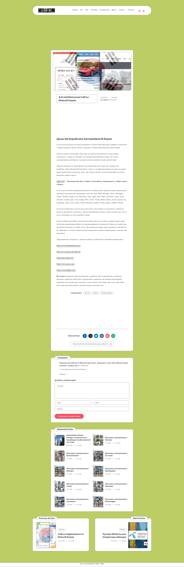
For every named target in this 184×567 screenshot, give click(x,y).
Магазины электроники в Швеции (77, 469)
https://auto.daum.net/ (65, 258)
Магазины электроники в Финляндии (116, 500)
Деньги (114, 10)
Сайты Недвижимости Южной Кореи (71, 535)
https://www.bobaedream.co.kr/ (69, 245)
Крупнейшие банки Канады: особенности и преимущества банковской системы (78, 438)
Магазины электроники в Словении (77, 500)
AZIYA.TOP (61, 181)
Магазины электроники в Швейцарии (116, 469)
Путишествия (104, 10)
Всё (81, 10)
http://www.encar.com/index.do (68, 252)
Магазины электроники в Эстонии (116, 454)
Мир (86, 10)
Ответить (62, 374)
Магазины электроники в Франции (116, 485)
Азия (88, 293)
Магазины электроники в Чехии (77, 485)
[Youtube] (143, 11)
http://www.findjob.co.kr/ (66, 270)
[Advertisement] (92, 30)
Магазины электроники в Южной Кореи (77, 454)
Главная (75, 10)
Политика (94, 10)
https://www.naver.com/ (66, 264)
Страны (121, 10)
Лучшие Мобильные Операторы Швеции (114, 535)
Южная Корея (108, 293)
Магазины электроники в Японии (116, 438)
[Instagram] (139, 11)
